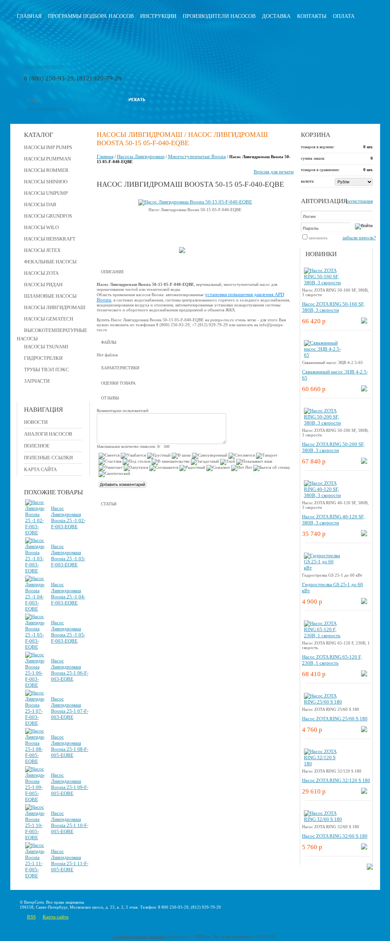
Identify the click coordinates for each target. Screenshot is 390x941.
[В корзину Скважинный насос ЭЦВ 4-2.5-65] (364, 390)
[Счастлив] (110, 462)
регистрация (359, 201)
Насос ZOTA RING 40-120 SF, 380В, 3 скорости (333, 520)
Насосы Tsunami (46, 346)
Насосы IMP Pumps (48, 147)
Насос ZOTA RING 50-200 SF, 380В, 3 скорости (333, 447)
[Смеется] (109, 456)
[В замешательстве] (171, 462)
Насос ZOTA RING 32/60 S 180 (335, 836)
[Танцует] (266, 456)
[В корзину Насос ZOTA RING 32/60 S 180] (364, 848)
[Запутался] (136, 468)
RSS (31, 917)
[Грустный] (159, 456)
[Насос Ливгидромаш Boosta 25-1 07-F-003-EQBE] (34, 723)
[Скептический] (114, 474)
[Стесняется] (242, 456)
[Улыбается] (133, 456)
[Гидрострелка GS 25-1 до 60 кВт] (323, 568)
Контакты (311, 16)
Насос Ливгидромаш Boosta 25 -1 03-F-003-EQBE (68, 555)
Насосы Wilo (41, 227)
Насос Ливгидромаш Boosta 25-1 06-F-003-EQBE (69, 670)
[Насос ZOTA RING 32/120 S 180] (323, 763)
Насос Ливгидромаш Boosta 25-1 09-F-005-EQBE (69, 784)
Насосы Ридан (43, 284)
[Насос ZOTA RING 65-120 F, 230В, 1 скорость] (323, 635)
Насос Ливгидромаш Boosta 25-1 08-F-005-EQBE (69, 746)
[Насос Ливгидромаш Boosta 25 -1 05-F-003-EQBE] (34, 647)
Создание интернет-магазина (139, 936)
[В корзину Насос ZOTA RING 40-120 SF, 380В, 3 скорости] (364, 534)
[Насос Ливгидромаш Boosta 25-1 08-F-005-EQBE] (34, 761)
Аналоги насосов (48, 434)
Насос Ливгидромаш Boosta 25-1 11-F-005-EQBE (69, 860)
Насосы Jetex (42, 250)
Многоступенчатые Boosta (197, 156)
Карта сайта (40, 469)
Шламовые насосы (50, 296)
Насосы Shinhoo (45, 181)
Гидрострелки (43, 358)
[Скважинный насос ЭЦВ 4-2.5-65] (323, 355)
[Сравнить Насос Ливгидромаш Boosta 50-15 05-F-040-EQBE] (182, 251)
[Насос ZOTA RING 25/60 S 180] (323, 702)
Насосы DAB (40, 204)
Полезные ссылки (48, 457)
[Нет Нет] (241, 468)
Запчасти (37, 381)
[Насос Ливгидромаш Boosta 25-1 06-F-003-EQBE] (34, 685)
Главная (29, 16)
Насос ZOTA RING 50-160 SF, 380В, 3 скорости (333, 307)
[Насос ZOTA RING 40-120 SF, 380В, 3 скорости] (323, 495)
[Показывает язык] (254, 462)
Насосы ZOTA (41, 273)
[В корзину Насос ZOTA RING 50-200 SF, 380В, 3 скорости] (364, 462)
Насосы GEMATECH (48, 319)
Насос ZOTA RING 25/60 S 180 (335, 718)
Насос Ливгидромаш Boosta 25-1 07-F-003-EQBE (69, 708)
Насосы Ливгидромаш (54, 307)
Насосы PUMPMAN (47, 159)
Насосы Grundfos (48, 216)
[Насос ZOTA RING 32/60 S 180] (323, 819)
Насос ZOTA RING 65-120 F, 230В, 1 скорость (332, 660)
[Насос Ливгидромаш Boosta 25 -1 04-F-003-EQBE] (34, 609)
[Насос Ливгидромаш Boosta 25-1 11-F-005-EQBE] (34, 875)
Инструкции (158, 16)
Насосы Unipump (46, 193)
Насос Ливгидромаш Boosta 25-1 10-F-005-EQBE (69, 822)
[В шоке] (181, 456)
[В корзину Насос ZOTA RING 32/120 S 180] (364, 792)
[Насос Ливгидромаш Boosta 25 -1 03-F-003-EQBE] (34, 571)
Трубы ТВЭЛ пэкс (46, 369)
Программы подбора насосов (91, 16)
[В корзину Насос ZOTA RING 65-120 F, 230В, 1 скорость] (364, 675)
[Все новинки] (370, 868)
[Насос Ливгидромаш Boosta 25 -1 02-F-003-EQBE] (34, 532)
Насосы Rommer (46, 170)
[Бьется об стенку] (271, 468)
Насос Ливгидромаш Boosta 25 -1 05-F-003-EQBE (68, 632)
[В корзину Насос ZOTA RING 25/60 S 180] (364, 730)
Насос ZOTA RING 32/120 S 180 (336, 780)
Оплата (344, 16)
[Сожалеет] (218, 468)
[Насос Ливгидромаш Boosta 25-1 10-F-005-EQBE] (34, 837)
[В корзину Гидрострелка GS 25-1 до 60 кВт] (364, 602)
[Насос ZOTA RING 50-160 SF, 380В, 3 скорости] (323, 282)
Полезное (37, 446)
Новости (36, 422)
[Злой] (227, 462)
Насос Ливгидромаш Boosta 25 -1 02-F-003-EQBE (68, 517)
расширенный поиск (48, 108)
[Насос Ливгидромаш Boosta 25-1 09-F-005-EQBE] (34, 799)
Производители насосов (219, 16)
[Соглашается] (163, 468)
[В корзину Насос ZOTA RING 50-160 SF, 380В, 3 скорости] (364, 322)
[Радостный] (192, 468)
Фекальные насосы (50, 262)
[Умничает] (111, 468)
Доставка (276, 16)
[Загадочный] (205, 462)
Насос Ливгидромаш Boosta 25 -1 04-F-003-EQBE (68, 594)
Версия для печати (274, 172)
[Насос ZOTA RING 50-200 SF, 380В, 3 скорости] (323, 423)
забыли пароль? (359, 237)
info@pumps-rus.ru (44, 66)
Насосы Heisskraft (49, 239)
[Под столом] (136, 462)
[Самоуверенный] (209, 456)
